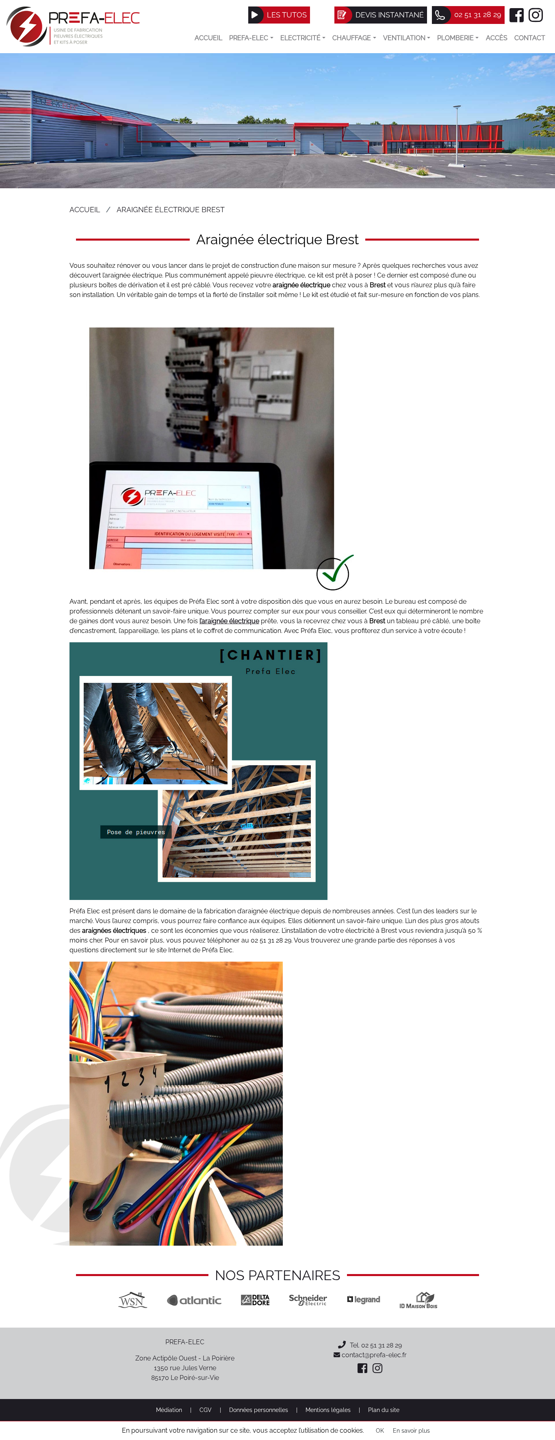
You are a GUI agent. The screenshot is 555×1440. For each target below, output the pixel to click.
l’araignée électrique (229, 621)
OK (380, 1430)
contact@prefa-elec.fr (373, 1355)
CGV (205, 1409)
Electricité (300, 38)
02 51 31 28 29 (381, 1345)
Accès (496, 38)
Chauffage (351, 38)
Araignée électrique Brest (171, 209)
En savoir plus (411, 1430)
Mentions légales (328, 1409)
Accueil (208, 38)
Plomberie (455, 38)
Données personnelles (258, 1409)
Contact (529, 38)
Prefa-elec (248, 38)
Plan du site (383, 1409)
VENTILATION (404, 38)
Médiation (169, 1409)
